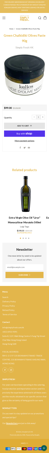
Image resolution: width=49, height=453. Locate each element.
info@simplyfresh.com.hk (13, 327)
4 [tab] (28, 238)
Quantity (8, 117)
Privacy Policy (8, 306)
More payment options (24, 141)
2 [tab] (23, 238)
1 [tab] (20, 238)
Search (5, 297)
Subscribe (23, 275)
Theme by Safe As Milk (17, 435)
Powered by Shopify (32, 435)
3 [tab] (26, 238)
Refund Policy (8, 310)
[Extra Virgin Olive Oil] (24, 194)
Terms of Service (9, 314)
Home (11, 29)
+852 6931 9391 (9, 332)
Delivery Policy (9, 301)
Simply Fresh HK (24, 47)
